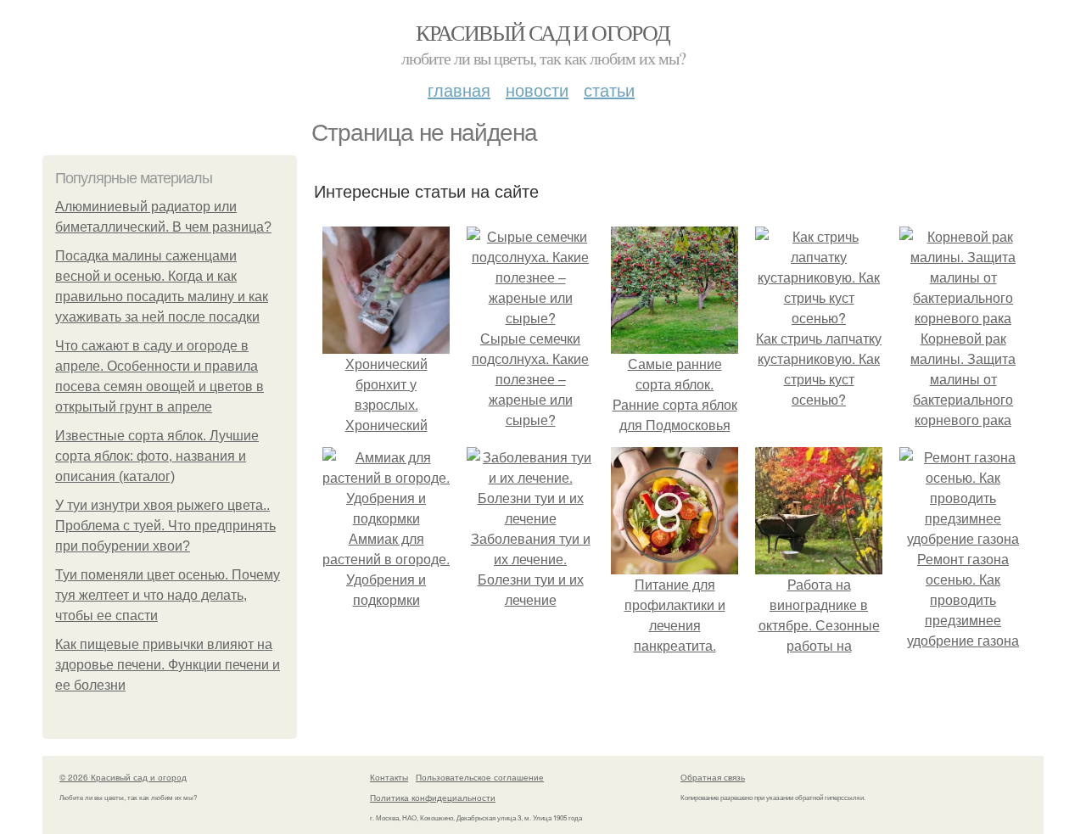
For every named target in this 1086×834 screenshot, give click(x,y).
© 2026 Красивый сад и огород (123, 777)
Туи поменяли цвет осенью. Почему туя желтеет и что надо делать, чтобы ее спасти (167, 595)
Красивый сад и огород (542, 32)
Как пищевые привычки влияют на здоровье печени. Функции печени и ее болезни (167, 664)
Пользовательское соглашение (480, 777)
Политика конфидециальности (432, 797)
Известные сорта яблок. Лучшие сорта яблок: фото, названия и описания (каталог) (157, 456)
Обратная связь (712, 777)
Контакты (389, 777)
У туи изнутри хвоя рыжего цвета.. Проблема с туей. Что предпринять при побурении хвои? (165, 525)
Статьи (609, 89)
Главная (459, 89)
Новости (537, 89)
